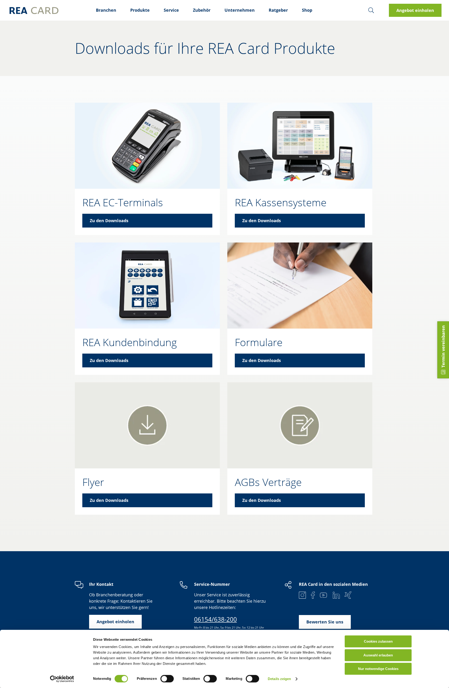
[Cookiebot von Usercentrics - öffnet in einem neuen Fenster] (62, 678)
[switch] (167, 678)
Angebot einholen (415, 10)
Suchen (371, 10)
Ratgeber (278, 10)
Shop (307, 10)
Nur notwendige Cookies (378, 669)
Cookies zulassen (378, 641)
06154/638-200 (215, 619)
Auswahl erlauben (378, 655)
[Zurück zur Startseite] (33, 10)
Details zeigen (279, 679)
